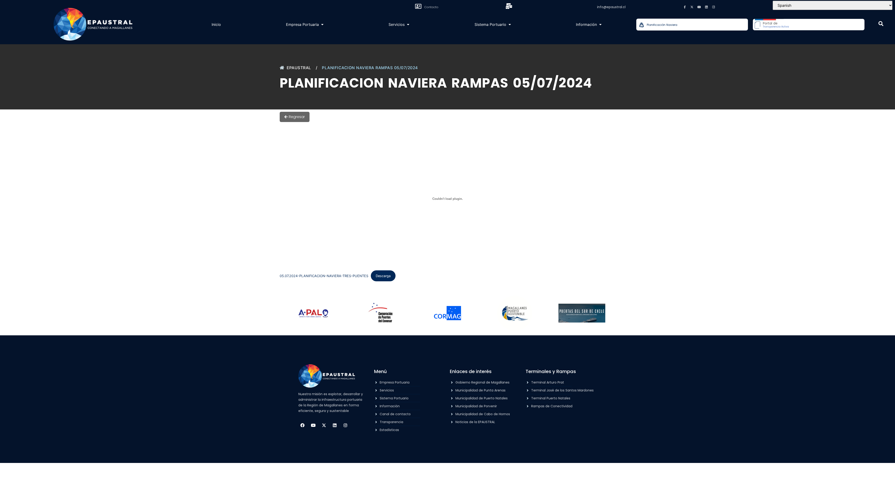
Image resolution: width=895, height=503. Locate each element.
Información (586, 24)
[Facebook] (302, 425)
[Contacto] (418, 6)
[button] (880, 23)
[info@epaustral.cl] (509, 6)
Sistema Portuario (490, 24)
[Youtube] (699, 7)
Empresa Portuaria (302, 24)
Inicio (216, 24)
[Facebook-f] (685, 7)
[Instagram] (714, 7)
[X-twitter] (692, 7)
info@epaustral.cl (611, 7)
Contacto (431, 7)
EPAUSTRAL (299, 67)
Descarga (383, 276)
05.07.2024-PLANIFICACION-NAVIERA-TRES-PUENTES (324, 276)
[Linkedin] (706, 7)
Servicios (397, 24)
